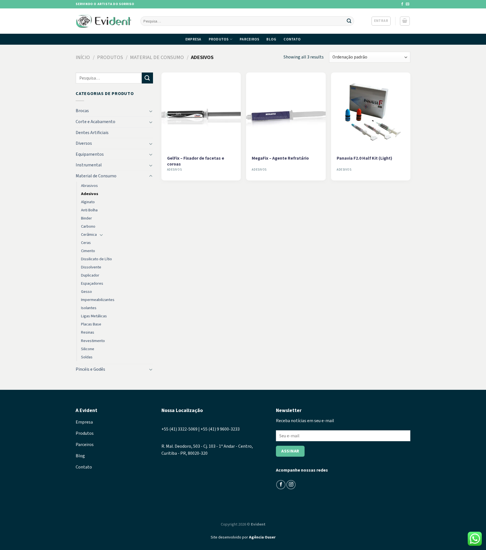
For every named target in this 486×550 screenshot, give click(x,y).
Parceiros (249, 39)
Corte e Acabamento (95, 122)
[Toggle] (150, 111)
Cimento (88, 251)
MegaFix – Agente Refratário (280, 158)
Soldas (87, 357)
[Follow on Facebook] (402, 4)
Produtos (219, 39)
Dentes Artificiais (92, 133)
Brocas (82, 111)
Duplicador (90, 275)
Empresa (193, 39)
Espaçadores (92, 283)
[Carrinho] (405, 21)
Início (83, 57)
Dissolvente (91, 267)
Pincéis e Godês (90, 369)
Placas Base (91, 324)
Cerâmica (89, 234)
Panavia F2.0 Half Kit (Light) (364, 158)
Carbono (88, 226)
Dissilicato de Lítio (96, 259)
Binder (86, 218)
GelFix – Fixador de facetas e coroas (195, 161)
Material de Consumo (157, 57)
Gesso (86, 292)
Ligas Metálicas (94, 316)
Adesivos (89, 194)
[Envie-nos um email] (407, 4)
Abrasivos (89, 186)
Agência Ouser (262, 537)
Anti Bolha (89, 210)
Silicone (87, 349)
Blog (271, 39)
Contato (292, 39)
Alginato (88, 202)
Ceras (86, 243)
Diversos (84, 143)
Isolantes (88, 308)
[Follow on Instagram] (291, 484)
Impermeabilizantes (97, 300)
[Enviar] (349, 21)
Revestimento (93, 341)
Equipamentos (90, 154)
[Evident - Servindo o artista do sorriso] (104, 21)
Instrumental (89, 165)
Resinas (87, 332)
